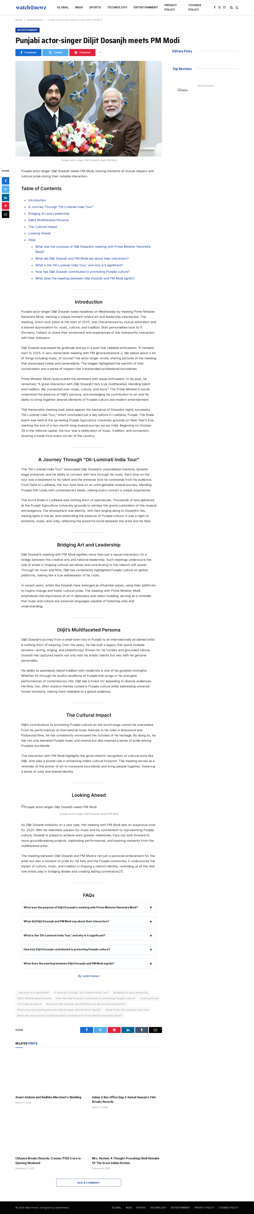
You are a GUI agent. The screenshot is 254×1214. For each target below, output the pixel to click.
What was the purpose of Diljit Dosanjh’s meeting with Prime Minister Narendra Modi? (81, 907)
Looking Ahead (39, 233)
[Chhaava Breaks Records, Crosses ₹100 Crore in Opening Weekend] (50, 1133)
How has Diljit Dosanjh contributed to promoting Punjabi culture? (82, 272)
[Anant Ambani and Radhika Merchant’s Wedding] (50, 1072)
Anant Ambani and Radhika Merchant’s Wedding (48, 1097)
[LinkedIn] (5, 197)
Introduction (37, 200)
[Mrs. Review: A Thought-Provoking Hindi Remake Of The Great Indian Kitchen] (127, 1133)
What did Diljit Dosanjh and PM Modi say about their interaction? (82, 258)
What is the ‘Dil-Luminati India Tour (127, 1009)
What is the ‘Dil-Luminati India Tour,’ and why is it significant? (79, 265)
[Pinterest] (5, 206)
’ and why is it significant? (33, 992)
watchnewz (91, 976)
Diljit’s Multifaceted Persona (48, 220)
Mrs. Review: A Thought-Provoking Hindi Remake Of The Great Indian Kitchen (125, 1160)
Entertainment (27, 30)
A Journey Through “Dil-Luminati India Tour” (60, 207)
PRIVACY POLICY (171, 7)
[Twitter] (5, 189)
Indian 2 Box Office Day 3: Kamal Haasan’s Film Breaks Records (124, 1099)
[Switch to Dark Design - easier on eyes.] (237, 7)
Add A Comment (88, 1182)
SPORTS (95, 7)
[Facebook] (5, 181)
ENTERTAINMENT (146, 7)
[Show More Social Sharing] (100, 52)
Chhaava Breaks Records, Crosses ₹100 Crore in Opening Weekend (48, 1160)
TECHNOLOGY (117, 7)
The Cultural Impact (42, 227)
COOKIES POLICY (195, 7)
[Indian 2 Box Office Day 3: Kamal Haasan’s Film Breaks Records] (127, 1072)
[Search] (231, 7)
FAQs (32, 240)
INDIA (79, 7)
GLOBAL (63, 7)
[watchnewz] (31, 7)
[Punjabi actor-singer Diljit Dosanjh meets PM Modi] (88, 109)
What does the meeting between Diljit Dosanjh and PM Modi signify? (85, 278)
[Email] (5, 214)
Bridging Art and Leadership (48, 213)
